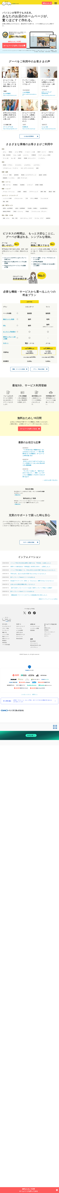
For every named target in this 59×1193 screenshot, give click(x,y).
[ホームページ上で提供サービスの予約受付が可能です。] (17, 331)
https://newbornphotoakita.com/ (29, 94)
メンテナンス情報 (34, 628)
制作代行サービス (20, 634)
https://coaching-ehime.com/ (48, 95)
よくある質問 (19, 630)
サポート (6, 343)
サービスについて (6, 626)
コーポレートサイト (26, 694)
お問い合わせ (19, 632)
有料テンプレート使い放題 (9, 338)
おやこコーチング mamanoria (46, 92)
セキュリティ (47, 634)
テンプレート (5, 630)
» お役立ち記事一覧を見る (50, 480)
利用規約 (46, 630)
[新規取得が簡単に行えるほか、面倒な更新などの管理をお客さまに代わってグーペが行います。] (17, 319)
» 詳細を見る (17, 495)
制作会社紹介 (19, 638)
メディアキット (34, 647)
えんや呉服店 (7, 93)
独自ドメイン (5, 636)
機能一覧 (4, 632)
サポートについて (20, 626)
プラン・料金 (5, 628)
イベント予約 (5, 634)
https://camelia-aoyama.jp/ (28, 128)
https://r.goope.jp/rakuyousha (49, 128)
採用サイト (35, 694)
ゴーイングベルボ (8, 127)
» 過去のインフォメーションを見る (47, 599)
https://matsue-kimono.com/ (10, 95)
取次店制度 (33, 641)
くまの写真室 (26, 92)
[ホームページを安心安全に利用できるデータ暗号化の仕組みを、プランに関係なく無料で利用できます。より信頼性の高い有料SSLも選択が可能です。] (17, 325)
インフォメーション (35, 626)
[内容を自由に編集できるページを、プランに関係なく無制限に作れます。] (17, 313)
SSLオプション (6, 638)
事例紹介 (4, 640)
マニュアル (19, 628)
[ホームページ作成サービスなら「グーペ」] (9, 3)
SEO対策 (4, 642)
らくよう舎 (45, 127)
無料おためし (46, 3)
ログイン (46, 636)
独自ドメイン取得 (8, 319)
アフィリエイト (34, 643)
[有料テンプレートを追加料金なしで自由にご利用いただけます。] (17, 338)
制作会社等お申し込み (35, 645)
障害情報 (32, 630)
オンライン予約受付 (9, 332)
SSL (4, 325)
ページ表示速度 (6, 644)
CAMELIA (25, 127)
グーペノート (19, 636)
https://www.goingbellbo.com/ (10, 128)
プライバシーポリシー (49, 632)
